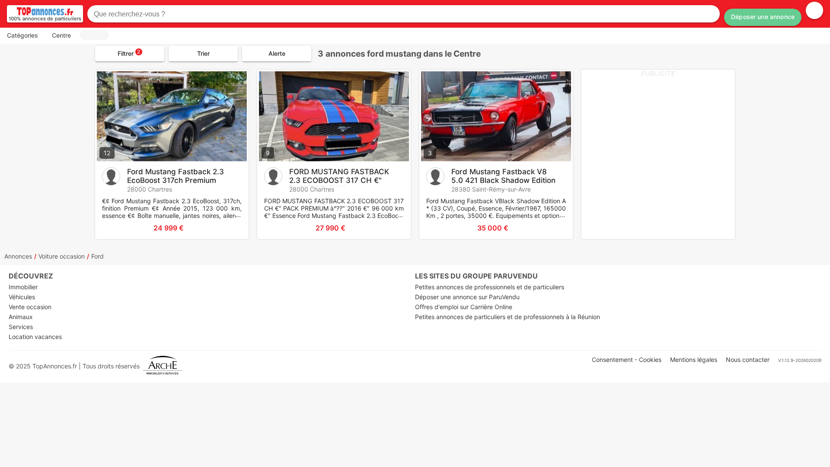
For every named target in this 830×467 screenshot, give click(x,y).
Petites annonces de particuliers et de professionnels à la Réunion (507, 316)
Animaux (21, 316)
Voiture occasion (61, 256)
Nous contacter (747, 359)
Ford (97, 256)
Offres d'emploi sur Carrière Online (463, 306)
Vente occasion (30, 306)
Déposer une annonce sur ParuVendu (467, 297)
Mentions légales (693, 359)
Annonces (18, 256)
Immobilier (23, 287)
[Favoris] (112, 228)
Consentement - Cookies (626, 359)
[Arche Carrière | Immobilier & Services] (162, 366)
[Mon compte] (814, 10)
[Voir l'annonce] (228, 228)
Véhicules (22, 297)
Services (21, 326)
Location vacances (35, 336)
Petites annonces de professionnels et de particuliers (489, 287)
